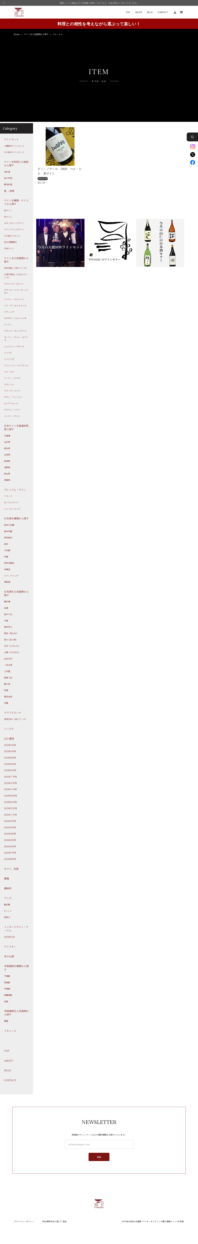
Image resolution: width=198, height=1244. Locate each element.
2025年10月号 (10, 795)
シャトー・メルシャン (14, 299)
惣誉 (6, 690)
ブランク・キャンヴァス (15, 330)
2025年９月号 (10, 789)
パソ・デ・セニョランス (15, 305)
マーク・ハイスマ (12, 378)
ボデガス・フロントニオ (15, 318)
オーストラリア (11, 502)
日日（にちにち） (12, 646)
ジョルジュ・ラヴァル (14, 346)
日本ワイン (9, 248)
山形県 (7, 442)
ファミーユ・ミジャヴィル (16, 365)
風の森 (7, 684)
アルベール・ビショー (14, 283)
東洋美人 (8, 627)
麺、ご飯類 (9, 190)
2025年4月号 (10, 757)
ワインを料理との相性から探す (16, 163)
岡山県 (7, 473)
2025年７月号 (10, 776)
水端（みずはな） (12, 652)
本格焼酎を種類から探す (16, 967)
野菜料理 (8, 184)
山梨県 (7, 454)
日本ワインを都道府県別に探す (16, 427)
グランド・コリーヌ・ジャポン (16, 291)
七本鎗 (7, 671)
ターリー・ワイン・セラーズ (16, 338)
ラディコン (9, 384)
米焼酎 (7, 988)
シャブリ (8, 352)
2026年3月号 (10, 827)
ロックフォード (11, 403)
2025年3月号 (10, 751)
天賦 (6, 620)
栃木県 (7, 448)
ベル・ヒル (9, 371)
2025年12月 (9, 936)
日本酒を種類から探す (16, 518)
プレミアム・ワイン (15, 489)
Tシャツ (7, 910)
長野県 (7, 467)
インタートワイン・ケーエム (16, 928)
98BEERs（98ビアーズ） (15, 719)
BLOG (150, 12)
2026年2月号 (10, 821)
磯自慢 (7, 601)
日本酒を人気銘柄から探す (16, 593)
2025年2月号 (10, 745)
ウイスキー (10, 946)
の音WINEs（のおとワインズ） (15, 276)
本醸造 (7, 569)
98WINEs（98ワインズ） (16, 268)
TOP (128, 12)
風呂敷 (7, 904)
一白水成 (8, 665)
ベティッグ (9, 311)
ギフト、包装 (11, 868)
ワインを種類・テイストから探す (16, 202)
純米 (6, 544)
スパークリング (11, 575)
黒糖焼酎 (8, 995)
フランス (8, 496)
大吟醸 (7, 550)
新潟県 (7, 461)
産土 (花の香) (10, 639)
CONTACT (163, 12)
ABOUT (138, 12)
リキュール (10, 1030)
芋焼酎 (7, 976)
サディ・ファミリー (13, 397)
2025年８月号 (10, 783)
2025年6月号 (10, 770)
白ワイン (8, 210)
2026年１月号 (10, 814)
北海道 (7, 435)
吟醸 (6, 556)
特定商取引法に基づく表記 (54, 1221)
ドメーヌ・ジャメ (12, 390)
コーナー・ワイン (12, 416)
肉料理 (7, 171)
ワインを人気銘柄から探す (36, 34)
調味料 (7, 888)
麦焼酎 (7, 982)
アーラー (8, 324)
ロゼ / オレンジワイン (14, 223)
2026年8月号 (10, 859)
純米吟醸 (8, 531)
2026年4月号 (10, 833)
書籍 (6, 878)
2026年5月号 (10, 840)
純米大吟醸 (9, 525)
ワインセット (11, 139)
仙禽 (6, 608)
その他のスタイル (12, 235)
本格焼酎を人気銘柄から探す (16, 1012)
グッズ (7, 898)
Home (17, 34)
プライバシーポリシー (24, 1221)
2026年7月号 (10, 852)
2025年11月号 (10, 802)
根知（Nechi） (11, 633)
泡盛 (6, 1001)
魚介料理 (8, 178)
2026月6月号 (10, 846)
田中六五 (8, 614)
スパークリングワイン (14, 229)
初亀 (6, 703)
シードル (9, 728)
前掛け (7, 917)
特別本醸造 (9, 563)
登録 (99, 1157)
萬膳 (6, 1021)
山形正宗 (8, 658)
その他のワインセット (14, 152)
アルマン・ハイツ (12, 409)
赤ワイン (8, 216)
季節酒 (7, 582)
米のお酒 (9, 956)
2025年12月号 (10, 808)
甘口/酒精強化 (10, 242)
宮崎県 (7, 480)
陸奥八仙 (8, 677)
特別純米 (8, 537)
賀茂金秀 (8, 696)
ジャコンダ (9, 359)
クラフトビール (12, 712)
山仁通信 (9, 738)
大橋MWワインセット (14, 145)
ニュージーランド (12, 508)
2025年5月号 (10, 764)
